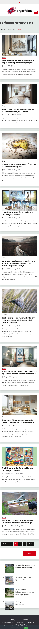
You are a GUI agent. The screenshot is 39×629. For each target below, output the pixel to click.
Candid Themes (20, 624)
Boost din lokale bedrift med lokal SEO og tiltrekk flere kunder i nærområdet (19, 372)
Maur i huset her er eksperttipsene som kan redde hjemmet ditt (18, 110)
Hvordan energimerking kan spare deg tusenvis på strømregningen (18, 61)
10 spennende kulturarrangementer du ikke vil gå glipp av (24, 592)
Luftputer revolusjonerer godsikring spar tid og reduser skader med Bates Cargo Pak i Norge (18, 263)
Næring (4, 57)
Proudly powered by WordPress (12, 622)
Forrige (5, 544)
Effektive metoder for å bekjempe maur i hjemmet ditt (17, 213)
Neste (31, 544)
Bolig (3, 106)
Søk (29, 553)
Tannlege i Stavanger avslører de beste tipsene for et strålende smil (18, 421)
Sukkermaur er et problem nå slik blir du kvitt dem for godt (19, 165)
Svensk (4, 517)
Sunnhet (4, 417)
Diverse (4, 315)
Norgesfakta (16, 66)
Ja (25, 627)
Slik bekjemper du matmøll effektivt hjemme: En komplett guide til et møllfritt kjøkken (18, 320)
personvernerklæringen (17, 627)
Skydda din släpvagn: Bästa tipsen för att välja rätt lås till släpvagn (18, 521)
